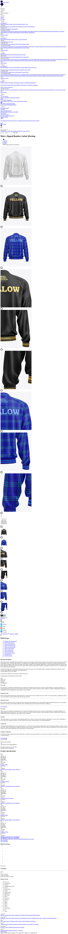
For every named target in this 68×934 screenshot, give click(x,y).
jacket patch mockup (8, 651)
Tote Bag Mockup (24, 32)
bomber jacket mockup (9, 642)
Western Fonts (53, 60)
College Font (36, 60)
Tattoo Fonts (36, 59)
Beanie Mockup (16, 32)
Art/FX (5, 87)
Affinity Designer (25, 44)
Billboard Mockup (48, 31)
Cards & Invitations (16, 67)
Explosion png (32, 89)
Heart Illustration (18, 47)
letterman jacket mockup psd (10, 641)
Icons (20, 39)
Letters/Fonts (10, 87)
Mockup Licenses (4, 35)
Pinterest (10, 930)
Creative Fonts (26, 57)
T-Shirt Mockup (4, 31)
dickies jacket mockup (9, 648)
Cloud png (21, 89)
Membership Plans (5, 918)
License (2, 17)
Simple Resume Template (39, 74)
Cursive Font (13, 59)
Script (13, 54)
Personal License (4, 764)
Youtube (7, 930)
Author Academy (18, 921)
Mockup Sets (8, 26)
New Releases (25, 26)
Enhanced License (4, 831)
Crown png (26, 89)
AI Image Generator (13, 924)
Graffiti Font (54, 59)
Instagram (14, 930)
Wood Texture (63, 46)
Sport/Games (23, 85)
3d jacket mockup (8, 655)
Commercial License (5, 781)
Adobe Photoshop (4, 44)
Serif (2, 54)
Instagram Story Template (60, 74)
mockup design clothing (9, 652)
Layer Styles (10, 41)
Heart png (3, 89)
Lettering (7, 57)
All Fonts (2, 53)
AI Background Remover (22, 924)
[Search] (14, 133)
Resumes (16, 69)
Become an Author (5, 927)
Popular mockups (36, 915)
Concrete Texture (25, 47)
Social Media (21, 69)
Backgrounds (24, 39)
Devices (14, 24)
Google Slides (3, 72)
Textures (16, 39)
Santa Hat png (16, 89)
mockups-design (7, 654)
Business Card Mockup (39, 31)
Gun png (42, 89)
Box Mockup (10, 32)
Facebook (3, 930)
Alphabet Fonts (6, 60)
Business (22, 82)
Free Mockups (32, 26)
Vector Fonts (12, 57)
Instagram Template (32, 75)
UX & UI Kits (27, 69)
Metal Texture (11, 47)
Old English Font (25, 59)
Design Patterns (31, 46)
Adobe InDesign (18, 72)
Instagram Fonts (42, 59)
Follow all (3, 618)
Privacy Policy (39, 918)
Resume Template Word (23, 75)
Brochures (3, 67)
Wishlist (23, 915)
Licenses (44, 918)
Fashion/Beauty (16, 82)
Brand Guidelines (26, 921)
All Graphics (3, 38)
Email (29, 67)
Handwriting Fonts (18, 54)
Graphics (7, 915)
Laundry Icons (4, 46)
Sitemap (34, 921)
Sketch (20, 44)
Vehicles (10, 24)
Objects (2, 87)
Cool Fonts (8, 59)
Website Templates (14, 75)
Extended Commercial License (7, 798)
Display (24, 54)
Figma (17, 44)
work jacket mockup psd (9, 644)
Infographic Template (49, 74)
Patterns (13, 39)
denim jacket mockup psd (9, 645)
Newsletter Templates (5, 75)
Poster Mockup (31, 31)
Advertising (18, 24)
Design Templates (15, 915)
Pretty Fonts (30, 60)
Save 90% (3, 19)
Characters (11, 82)
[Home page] (4, 139)
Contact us (11, 748)
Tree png (60, 89)
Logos (35, 67)
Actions (2, 41)
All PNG (2, 81)
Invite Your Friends (20, 927)
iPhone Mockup (18, 31)
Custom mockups (14, 29)
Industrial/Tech (32, 82)
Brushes (5, 41)
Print (27, 24)
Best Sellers (3, 26)
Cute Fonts (31, 59)
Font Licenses (3, 63)
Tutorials (13, 921)
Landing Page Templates (58, 75)
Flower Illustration (4, 47)
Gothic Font (48, 59)
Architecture (35, 85)
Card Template (49, 75)
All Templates (3, 66)
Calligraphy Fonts (61, 59)
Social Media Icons (11, 46)
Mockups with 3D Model (16, 26)
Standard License (4, 815)
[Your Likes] (1, 124)
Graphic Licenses (4, 50)
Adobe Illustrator (11, 44)
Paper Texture (46, 46)
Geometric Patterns (39, 46)
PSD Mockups (31, 32)
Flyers (32, 67)
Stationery (23, 24)
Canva (13, 72)
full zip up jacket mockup (9, 647)
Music (12, 85)
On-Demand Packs (23, 918)
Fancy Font (19, 59)
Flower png (37, 89)
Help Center (3, 921)
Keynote (26, 72)
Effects (50, 46)
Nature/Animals (7, 85)
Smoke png (51, 89)
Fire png (10, 89)
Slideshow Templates (29, 74)
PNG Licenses (4, 92)
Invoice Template (4, 74)
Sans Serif (5, 54)
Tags (31, 921)
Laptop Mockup (4, 32)
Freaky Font (3, 59)
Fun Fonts (11, 60)
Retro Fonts (47, 60)
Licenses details (4, 706)
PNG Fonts (3, 57)
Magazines (3, 69)
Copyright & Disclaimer (51, 918)
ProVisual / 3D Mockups (33, 924)
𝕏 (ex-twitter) (20, 930)
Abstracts (6, 82)
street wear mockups (8, 650)
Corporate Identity (24, 67)
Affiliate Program (12, 927)
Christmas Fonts (17, 60)
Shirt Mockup (56, 31)
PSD (2, 39)
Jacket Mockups (16, 769)
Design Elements (56, 46)
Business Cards (8, 67)
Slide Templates (11, 74)
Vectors (4, 39)
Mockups (2, 769)
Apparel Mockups (8, 769)
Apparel (2, 24)
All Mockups (3, 23)
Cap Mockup (61, 31)
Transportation (29, 85)
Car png (56, 89)
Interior (2, 85)
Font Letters (41, 60)
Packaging (6, 24)
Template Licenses (4, 78)
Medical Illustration (24, 46)
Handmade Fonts (18, 57)
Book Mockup (25, 31)
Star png (6, 89)
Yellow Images (4, 931)
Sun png (63, 89)
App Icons (17, 46)
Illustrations (8, 39)
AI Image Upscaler (5, 924)
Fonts (10, 915)
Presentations (11, 69)
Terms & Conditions (31, 918)
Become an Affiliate (13, 633)
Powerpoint (9, 72)
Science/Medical (17, 85)
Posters (6, 69)
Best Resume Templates (20, 74)
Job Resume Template (41, 75)
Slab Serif (9, 54)
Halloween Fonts (24, 60)
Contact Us (8, 921)
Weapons (2, 82)
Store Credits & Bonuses (14, 918)
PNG (20, 915)
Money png (46, 89)
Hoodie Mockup (11, 31)
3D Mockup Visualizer (5, 29)
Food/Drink (26, 82)
